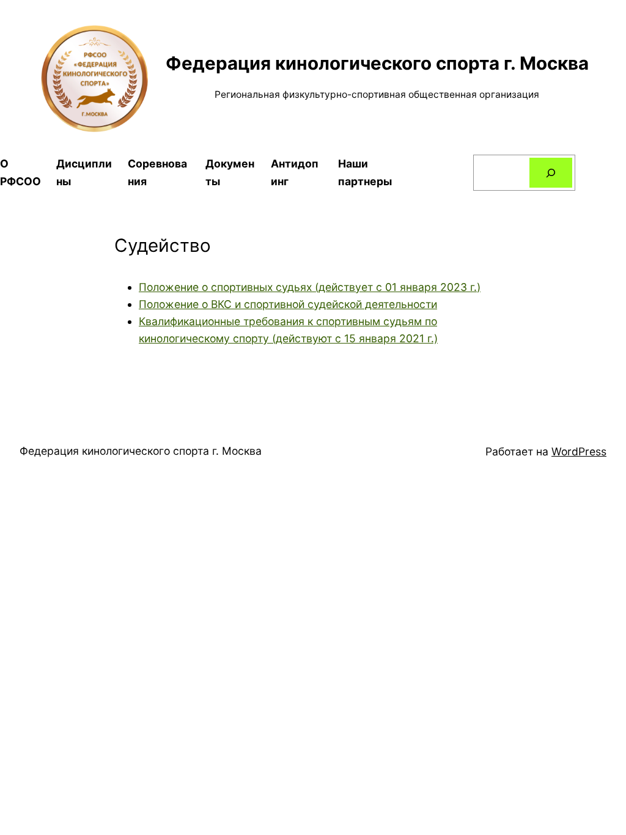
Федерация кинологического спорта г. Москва (377, 63)
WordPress (578, 451)
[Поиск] (550, 173)
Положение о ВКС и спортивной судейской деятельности (288, 304)
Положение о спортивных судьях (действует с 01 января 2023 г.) (310, 287)
